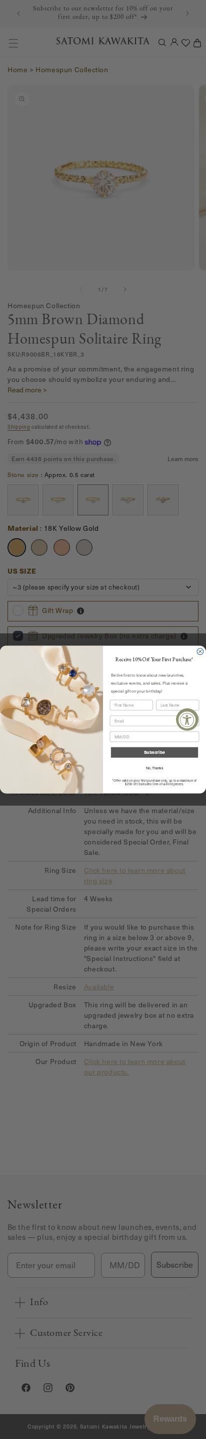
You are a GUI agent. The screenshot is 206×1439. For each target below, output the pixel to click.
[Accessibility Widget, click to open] (187, 720)
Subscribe (154, 752)
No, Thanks (154, 768)
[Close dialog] (200, 651)
